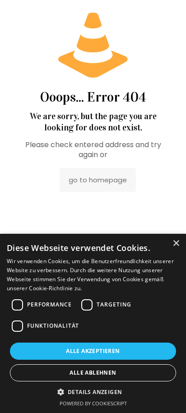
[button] (93, 391)
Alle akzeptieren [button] (93, 351)
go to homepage (98, 180)
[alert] (93, 323)
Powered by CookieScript (93, 403)
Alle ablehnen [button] (93, 372)
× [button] (175, 243)
